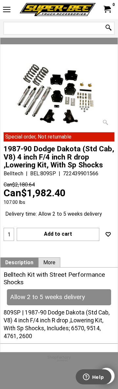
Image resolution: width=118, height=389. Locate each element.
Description (19, 263)
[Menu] (6, 10)
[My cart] (107, 9)
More (49, 263)
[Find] (108, 28)
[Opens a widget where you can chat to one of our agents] (93, 377)
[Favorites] (108, 234)
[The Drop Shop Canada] (58, 9)
